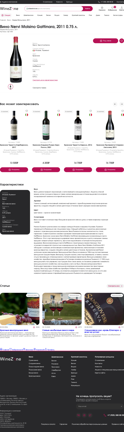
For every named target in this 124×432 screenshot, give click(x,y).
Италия (6, 150)
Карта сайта (100, 373)
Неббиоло (37, 66)
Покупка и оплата (48, 424)
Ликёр (73, 370)
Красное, (6, 152)
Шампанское (28, 15)
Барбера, (53, 152)
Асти (54, 373)
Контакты (98, 363)
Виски (73, 363)
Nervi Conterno (44, 45)
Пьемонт (45, 50)
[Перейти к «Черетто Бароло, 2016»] (78, 126)
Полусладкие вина (36, 366)
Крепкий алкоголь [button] (78, 15)
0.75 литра (6, 213)
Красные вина (8, 231)
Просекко (55, 367)
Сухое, (13, 152)
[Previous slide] (115, 104)
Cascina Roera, (53, 150)
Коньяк (39, 15)
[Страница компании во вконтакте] (78, 415)
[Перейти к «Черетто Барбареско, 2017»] (14, 126)
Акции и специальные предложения (109, 370)
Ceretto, (21, 150)
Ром (90, 15)
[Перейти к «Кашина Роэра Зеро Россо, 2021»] (46, 126)
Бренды (69, 2)
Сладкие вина (34, 363)
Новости (59, 2)
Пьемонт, (13, 150)
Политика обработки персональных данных (89, 424)
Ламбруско (56, 370)
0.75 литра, (14, 154)
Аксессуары (118, 15)
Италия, (38, 50)
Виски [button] (48, 15)
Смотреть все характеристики (45, 80)
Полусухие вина (35, 370)
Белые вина (33, 373)
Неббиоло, (21, 152)
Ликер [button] (65, 15)
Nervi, (35, 45)
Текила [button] (106, 15)
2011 (4, 217)
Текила (74, 382)
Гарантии (63, 424)
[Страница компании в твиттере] (90, 415)
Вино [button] (18, 15)
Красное (36, 56)
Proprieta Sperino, (117, 150)
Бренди (74, 373)
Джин (98, 15)
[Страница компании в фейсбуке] (84, 415)
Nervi (4, 199)
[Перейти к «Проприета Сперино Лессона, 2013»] (110, 126)
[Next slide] (121, 104)
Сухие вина (7, 226)
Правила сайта (118, 424)
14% (34, 71)
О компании (47, 2)
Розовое (55, 364)
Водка (73, 366)
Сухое (35, 61)
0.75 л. (35, 76)
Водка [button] (57, 15)
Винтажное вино (9, 204)
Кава (53, 376)
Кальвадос (75, 385)
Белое (54, 360)
